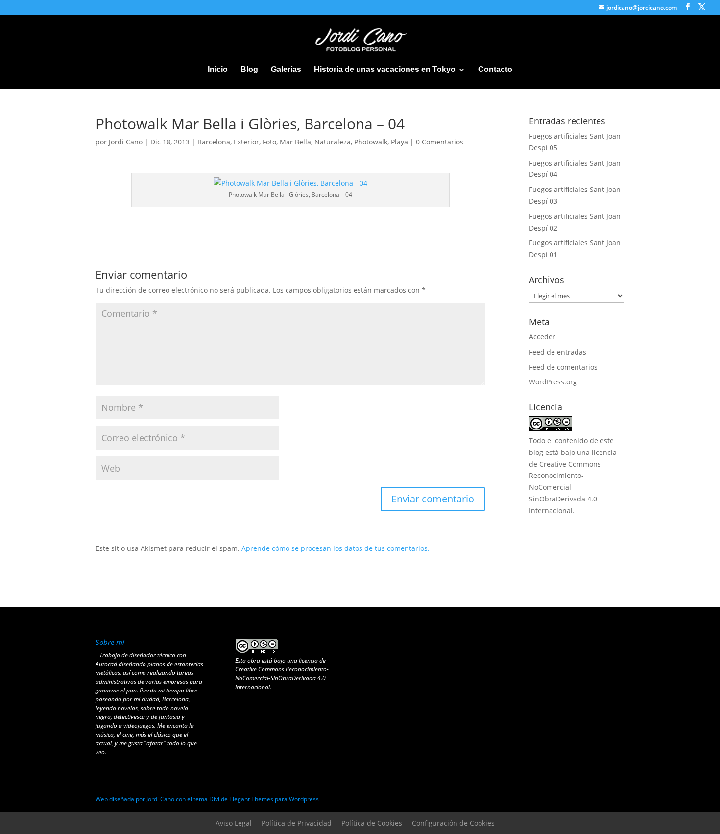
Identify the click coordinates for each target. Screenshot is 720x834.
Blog (249, 69)
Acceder (542, 336)
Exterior (246, 141)
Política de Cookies (371, 823)
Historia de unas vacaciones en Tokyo (385, 69)
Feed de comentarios (563, 367)
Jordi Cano (126, 141)
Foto (269, 141)
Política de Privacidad (297, 823)
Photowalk (370, 141)
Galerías (286, 69)
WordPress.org (553, 381)
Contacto (495, 69)
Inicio (218, 69)
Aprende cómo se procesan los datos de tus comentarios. (335, 548)
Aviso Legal (234, 823)
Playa (399, 141)
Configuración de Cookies (453, 823)
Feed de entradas (557, 352)
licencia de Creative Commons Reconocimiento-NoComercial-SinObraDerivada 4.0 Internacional (282, 673)
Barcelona (213, 141)
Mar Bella (295, 141)
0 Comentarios (439, 141)
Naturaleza (332, 141)
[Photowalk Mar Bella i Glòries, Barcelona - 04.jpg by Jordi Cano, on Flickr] (290, 183)
